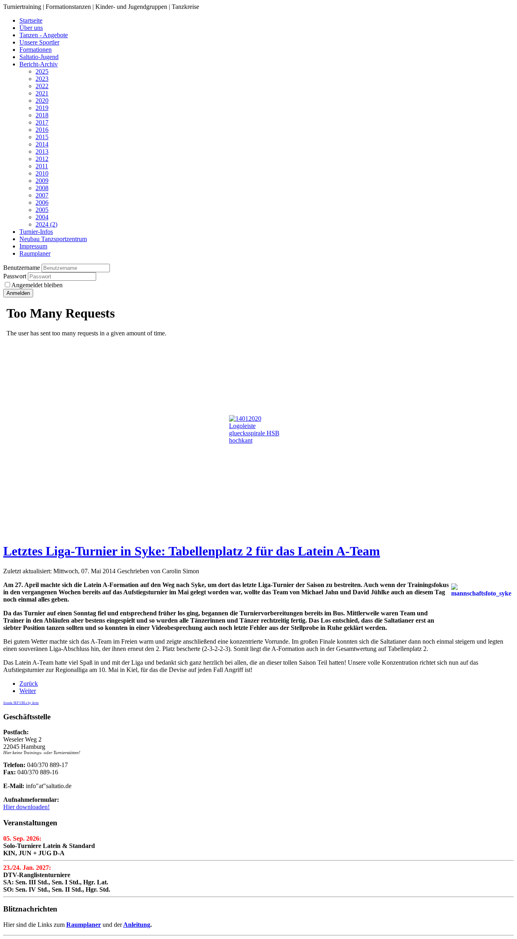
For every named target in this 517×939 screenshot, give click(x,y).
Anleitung (136, 924)
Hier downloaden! (26, 806)
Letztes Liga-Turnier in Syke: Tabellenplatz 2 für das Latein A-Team (191, 551)
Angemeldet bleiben (37, 285)
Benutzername (21, 267)
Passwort (15, 276)
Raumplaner (83, 924)
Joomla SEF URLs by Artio (21, 703)
